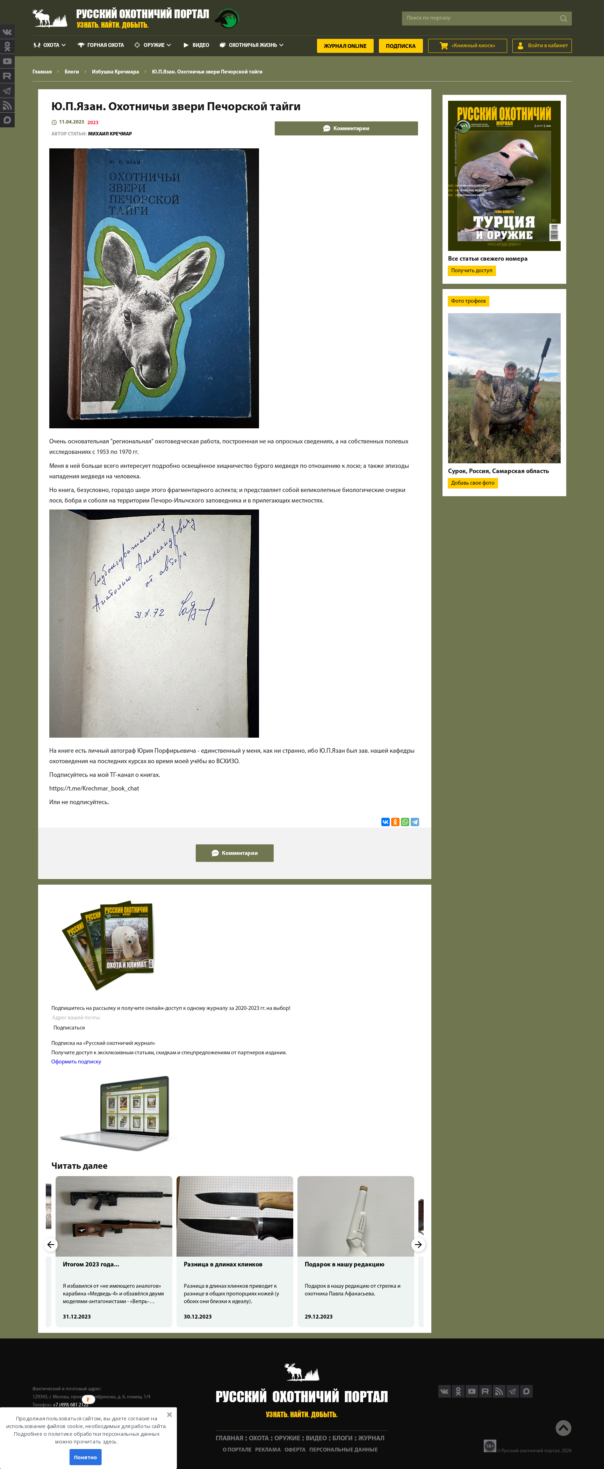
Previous (51, 1245)
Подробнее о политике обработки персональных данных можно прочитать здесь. (86, 1438)
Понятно (85, 1457)
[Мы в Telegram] (7, 90)
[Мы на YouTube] (7, 61)
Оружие (154, 45)
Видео (201, 45)
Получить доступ (471, 271)
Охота (51, 45)
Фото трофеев (468, 301)
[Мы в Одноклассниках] (7, 46)
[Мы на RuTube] (7, 76)
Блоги (342, 1438)
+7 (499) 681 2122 (70, 1405)
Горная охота (105, 45)
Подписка (401, 46)
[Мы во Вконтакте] (7, 31)
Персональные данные (343, 1450)
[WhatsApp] (405, 822)
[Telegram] (415, 822)
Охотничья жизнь (253, 45)
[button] (86, 1430)
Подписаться (69, 1028)
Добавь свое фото (473, 483)
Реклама (268, 1450)
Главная (229, 1438)
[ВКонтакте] (385, 822)
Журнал (345, 46)
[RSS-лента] (7, 105)
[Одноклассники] (395, 822)
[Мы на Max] (526, 1396)
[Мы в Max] (7, 120)
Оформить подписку (76, 1062)
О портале (237, 1450)
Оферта (295, 1450)
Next (418, 1245)
